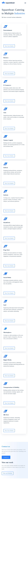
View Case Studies (9, 46)
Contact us (6, 457)
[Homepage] (8, 2)
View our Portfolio (7, 473)
